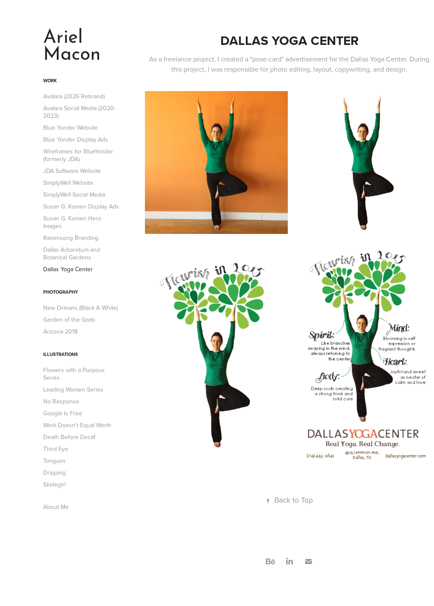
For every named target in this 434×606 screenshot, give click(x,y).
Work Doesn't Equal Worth (77, 425)
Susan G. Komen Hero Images (72, 222)
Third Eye (55, 449)
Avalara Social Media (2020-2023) (79, 112)
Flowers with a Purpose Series (74, 374)
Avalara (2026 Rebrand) (74, 96)
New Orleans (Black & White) (80, 307)
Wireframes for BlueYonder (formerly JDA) (78, 155)
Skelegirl (54, 484)
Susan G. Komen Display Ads (81, 206)
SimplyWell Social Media (74, 194)
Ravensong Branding (70, 238)
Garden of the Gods (69, 319)
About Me (56, 507)
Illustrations (60, 354)
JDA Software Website (72, 171)
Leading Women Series (73, 389)
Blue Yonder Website (70, 127)
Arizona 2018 (60, 331)
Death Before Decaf (69, 437)
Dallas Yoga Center (68, 269)
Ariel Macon (71, 42)
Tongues (54, 460)
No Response (61, 401)
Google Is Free (62, 413)
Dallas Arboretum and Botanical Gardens (71, 253)
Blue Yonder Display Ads (75, 139)
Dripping (54, 472)
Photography (60, 292)
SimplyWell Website (68, 182)
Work (50, 80)
